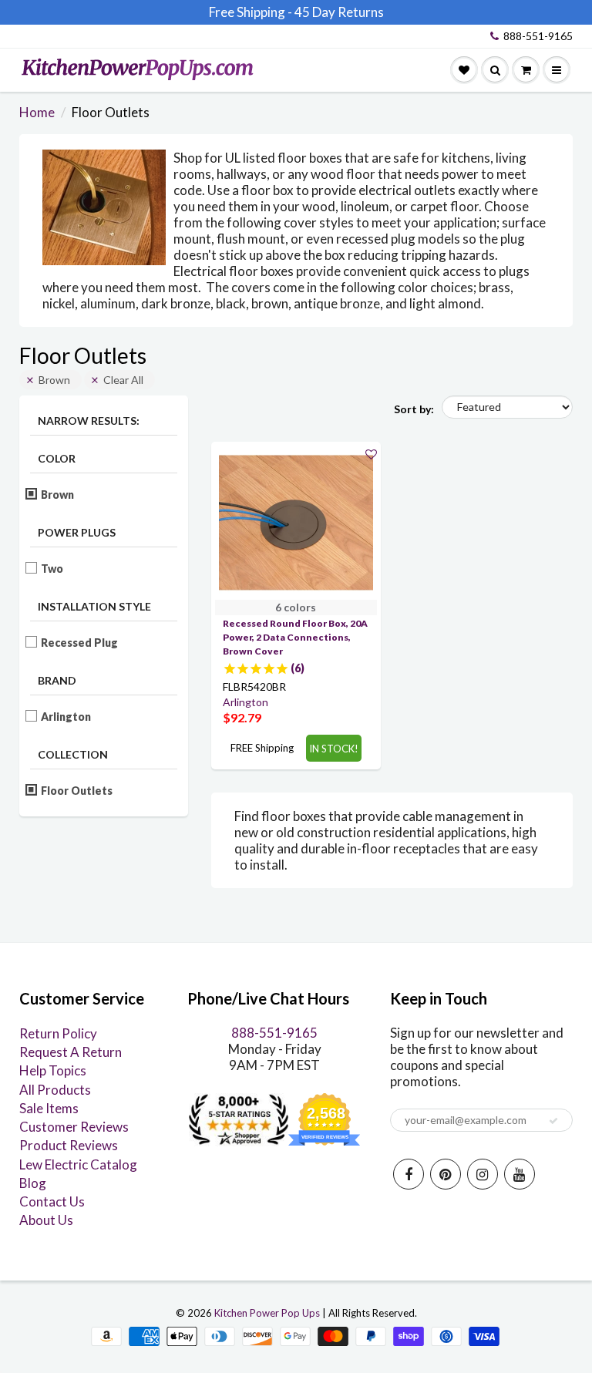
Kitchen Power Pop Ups (267, 1313)
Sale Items (49, 1108)
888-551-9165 (538, 35)
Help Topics (52, 1070)
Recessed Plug (80, 642)
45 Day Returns (339, 12)
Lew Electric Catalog (78, 1164)
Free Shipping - (250, 12)
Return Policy (58, 1033)
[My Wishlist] (464, 70)
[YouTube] (519, 1174)
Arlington (66, 716)
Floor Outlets (77, 790)
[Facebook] (408, 1174)
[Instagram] (482, 1174)
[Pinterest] (445, 1174)
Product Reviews (68, 1145)
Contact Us (52, 1201)
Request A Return (70, 1052)
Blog (32, 1183)
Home (37, 112)
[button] (371, 454)
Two (52, 568)
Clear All (123, 379)
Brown (54, 379)
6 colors (295, 607)
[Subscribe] (553, 1121)
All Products (55, 1090)
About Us (46, 1220)
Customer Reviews (74, 1127)
